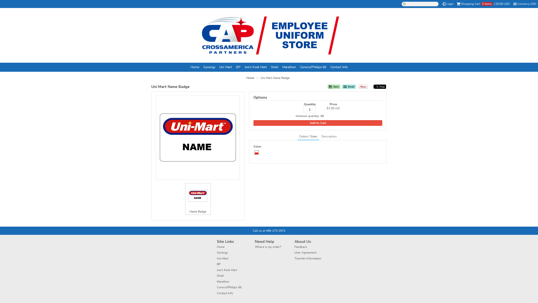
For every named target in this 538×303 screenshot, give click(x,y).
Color (257, 147)
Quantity (310, 104)
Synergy (209, 67)
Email (351, 86)
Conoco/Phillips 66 (313, 67)
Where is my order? (268, 247)
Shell (274, 67)
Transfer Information (307, 258)
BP (238, 67)
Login (450, 4)
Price (333, 104)
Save (336, 86)
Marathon (289, 67)
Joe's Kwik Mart (256, 67)
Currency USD (526, 4)
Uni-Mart (225, 67)
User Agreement (305, 253)
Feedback (300, 247)
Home (194, 67)
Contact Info (339, 67)
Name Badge (198, 212)
